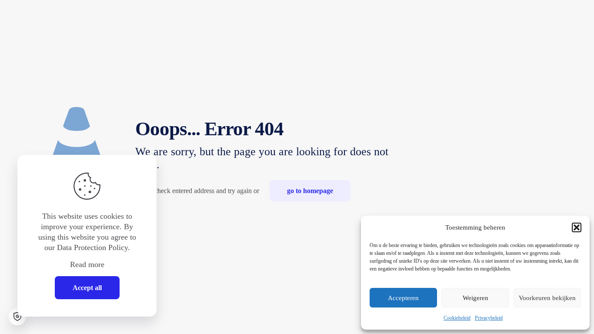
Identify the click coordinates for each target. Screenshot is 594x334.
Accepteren (403, 297)
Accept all (87, 287)
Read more (87, 264)
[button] (576, 227)
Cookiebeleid (457, 318)
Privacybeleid (489, 318)
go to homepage (310, 190)
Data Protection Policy (92, 247)
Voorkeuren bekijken (547, 297)
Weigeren (475, 297)
